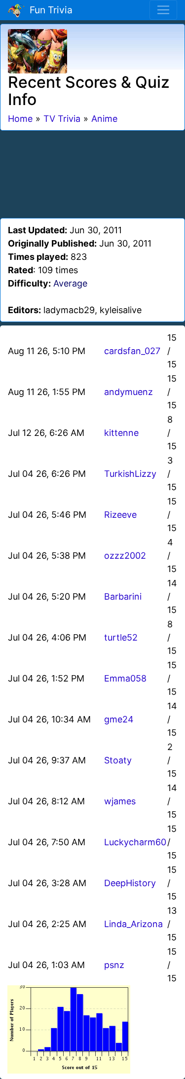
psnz (114, 965)
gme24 (119, 719)
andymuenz (128, 392)
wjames (120, 801)
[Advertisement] (93, 173)
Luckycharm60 (135, 842)
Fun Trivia (49, 10)
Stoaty (118, 760)
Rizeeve (120, 514)
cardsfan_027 (132, 351)
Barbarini (123, 596)
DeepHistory (130, 883)
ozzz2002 (125, 555)
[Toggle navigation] (163, 10)
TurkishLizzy (130, 473)
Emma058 (125, 678)
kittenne (121, 433)
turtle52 (121, 637)
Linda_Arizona (133, 924)
